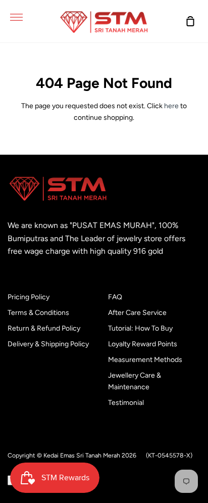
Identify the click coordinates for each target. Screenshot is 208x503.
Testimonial (126, 402)
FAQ (115, 297)
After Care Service (137, 312)
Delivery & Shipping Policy (48, 344)
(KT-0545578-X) (169, 455)
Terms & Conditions (38, 312)
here (171, 106)
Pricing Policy (28, 297)
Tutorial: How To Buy (140, 328)
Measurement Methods (145, 359)
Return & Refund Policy (44, 328)
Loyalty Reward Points (142, 344)
